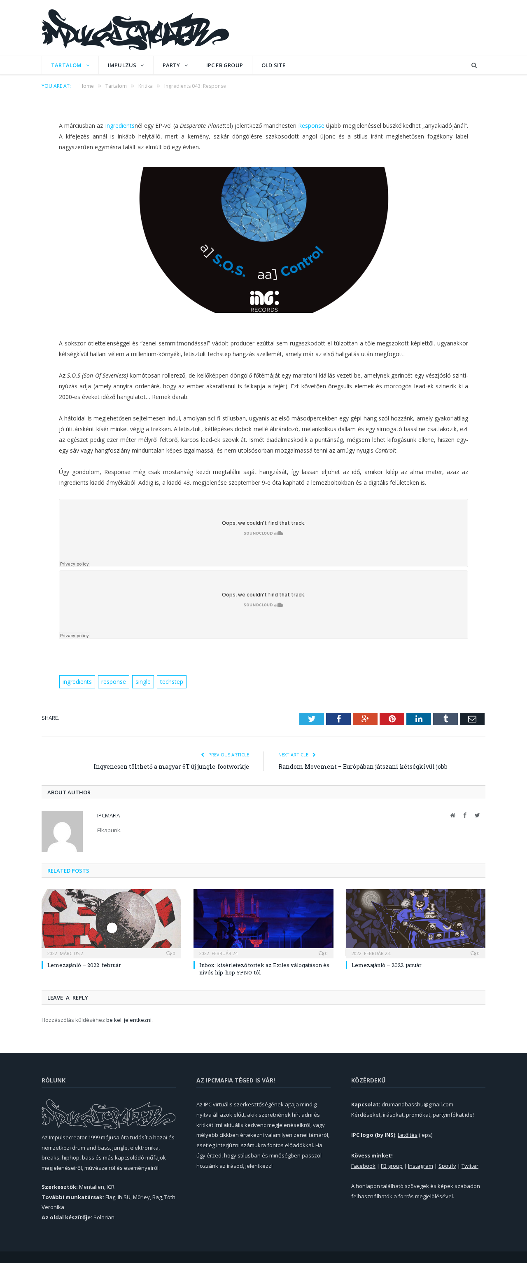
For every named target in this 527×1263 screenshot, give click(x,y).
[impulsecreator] (135, 27)
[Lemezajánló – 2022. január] (415, 922)
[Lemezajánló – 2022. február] (111, 922)
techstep (171, 681)
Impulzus (122, 65)
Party (171, 65)
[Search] (474, 65)
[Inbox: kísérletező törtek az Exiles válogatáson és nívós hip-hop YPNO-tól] (263, 922)
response (113, 681)
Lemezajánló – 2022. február (84, 965)
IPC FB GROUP (224, 65)
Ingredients (120, 125)
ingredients (77, 681)
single (143, 681)
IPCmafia (108, 815)
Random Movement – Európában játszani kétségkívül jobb (363, 766)
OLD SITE (273, 65)
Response (311, 125)
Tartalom (66, 65)
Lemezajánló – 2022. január (387, 965)
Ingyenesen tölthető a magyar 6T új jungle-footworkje (171, 766)
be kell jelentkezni (129, 1020)
